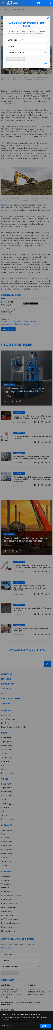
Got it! (45, 1026)
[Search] (50, 3)
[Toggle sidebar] (3, 3)
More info (6, 1026)
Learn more (42, 63)
